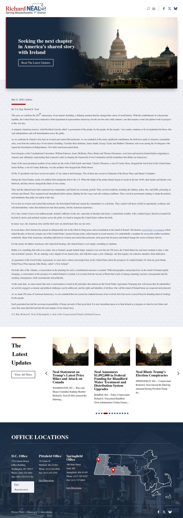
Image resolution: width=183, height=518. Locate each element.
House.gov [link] (32, 511)
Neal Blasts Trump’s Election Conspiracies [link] (110, 373)
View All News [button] (23, 374)
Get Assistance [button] (21, 487)
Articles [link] (28, 99)
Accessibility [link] (46, 511)
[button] (148, 8)
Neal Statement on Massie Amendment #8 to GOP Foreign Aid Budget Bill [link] (152, 376)
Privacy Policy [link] (18, 511)
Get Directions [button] (46, 480)
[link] (26, 8)
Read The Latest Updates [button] (35, 63)
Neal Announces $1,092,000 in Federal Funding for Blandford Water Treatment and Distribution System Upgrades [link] (69, 380)
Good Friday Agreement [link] (153, 229)
